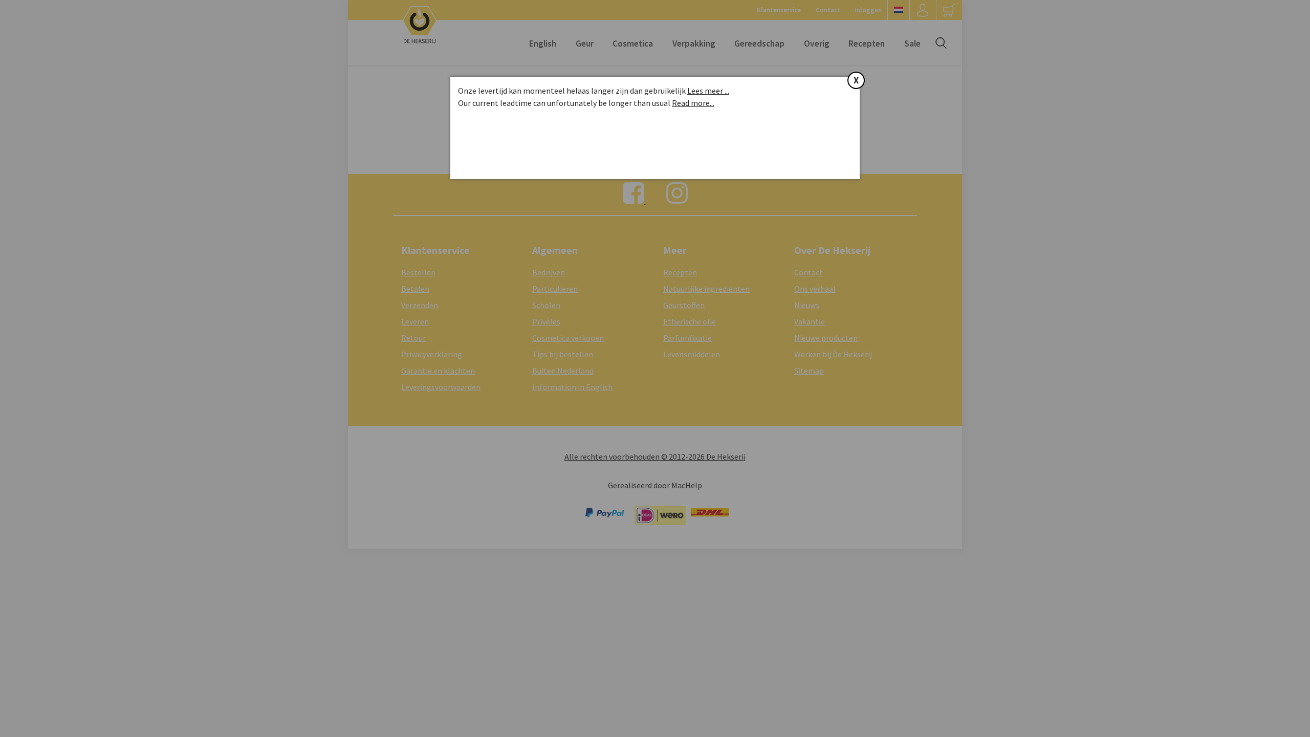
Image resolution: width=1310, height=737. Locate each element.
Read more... (693, 103)
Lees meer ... (708, 90)
